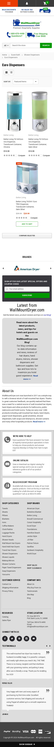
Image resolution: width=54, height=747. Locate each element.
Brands (27, 256)
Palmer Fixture (32, 543)
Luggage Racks (8, 533)
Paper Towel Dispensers (11, 568)
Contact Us (6, 584)
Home (4, 55)
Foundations (32, 529)
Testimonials (32, 591)
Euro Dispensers (11, 57)
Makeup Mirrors (8, 561)
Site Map (30, 595)
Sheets (5, 512)
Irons (4, 522)
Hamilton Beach (33, 533)
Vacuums (6, 574)
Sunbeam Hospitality (35, 550)
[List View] (11, 72)
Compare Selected (27, 236)
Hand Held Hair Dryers (11, 547)
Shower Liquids (8, 557)
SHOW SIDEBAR (26, 744)
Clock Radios (7, 529)
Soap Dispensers (9, 571)
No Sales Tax (27, 11)
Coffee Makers (8, 526)
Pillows (5, 515)
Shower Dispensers (32, 55)
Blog (29, 598)
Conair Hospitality (34, 522)
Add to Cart (27, 224)
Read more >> (39, 422)
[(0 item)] (45, 3)
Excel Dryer (31, 526)
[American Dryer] (27, 268)
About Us (30, 584)
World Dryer (31, 554)
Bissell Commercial (35, 519)
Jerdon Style (32, 536)
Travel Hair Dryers (9, 550)
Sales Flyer (6, 620)
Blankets (5, 519)
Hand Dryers (7, 536)
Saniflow (30, 547)
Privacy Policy (7, 591)
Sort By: (7, 82)
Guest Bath (15, 55)
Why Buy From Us (34, 588)
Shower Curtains (8, 564)
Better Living (32, 515)
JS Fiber (30, 540)
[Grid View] (6, 72)
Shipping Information (10, 588)
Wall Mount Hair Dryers (11, 543)
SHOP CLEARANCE (34, 568)
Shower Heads (8, 540)
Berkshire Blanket (34, 512)
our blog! (47, 315)
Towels (5, 509)
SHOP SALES (32, 565)
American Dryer (33, 509)
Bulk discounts (9, 11)
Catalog (5, 617)
